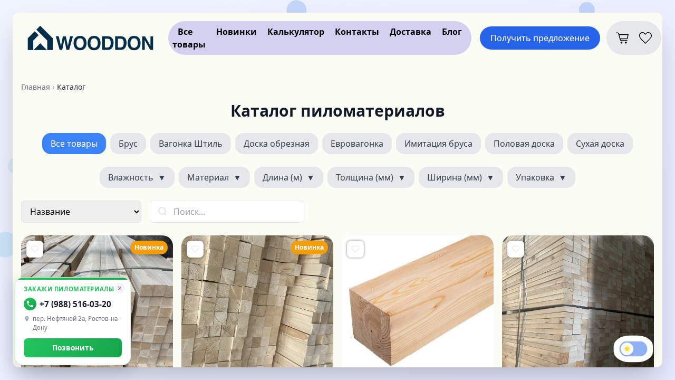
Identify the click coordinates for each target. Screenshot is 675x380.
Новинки (236, 31)
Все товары (74, 143)
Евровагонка (357, 143)
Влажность (137, 177)
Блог (452, 31)
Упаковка (541, 177)
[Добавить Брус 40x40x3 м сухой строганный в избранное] (195, 249)
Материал (214, 177)
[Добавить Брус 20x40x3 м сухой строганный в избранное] (515, 249)
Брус (128, 143)
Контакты (357, 31)
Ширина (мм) (461, 177)
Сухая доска (600, 143)
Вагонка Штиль (191, 143)
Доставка (410, 31)
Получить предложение (540, 38)
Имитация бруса (438, 143)
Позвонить (72, 348)
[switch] (634, 349)
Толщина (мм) (371, 177)
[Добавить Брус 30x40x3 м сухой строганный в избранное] (34, 249)
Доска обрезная (277, 143)
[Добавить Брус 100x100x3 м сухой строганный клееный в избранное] (355, 249)
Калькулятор (295, 31)
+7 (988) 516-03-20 (75, 304)
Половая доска (524, 143)
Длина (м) (289, 177)
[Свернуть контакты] (119, 288)
